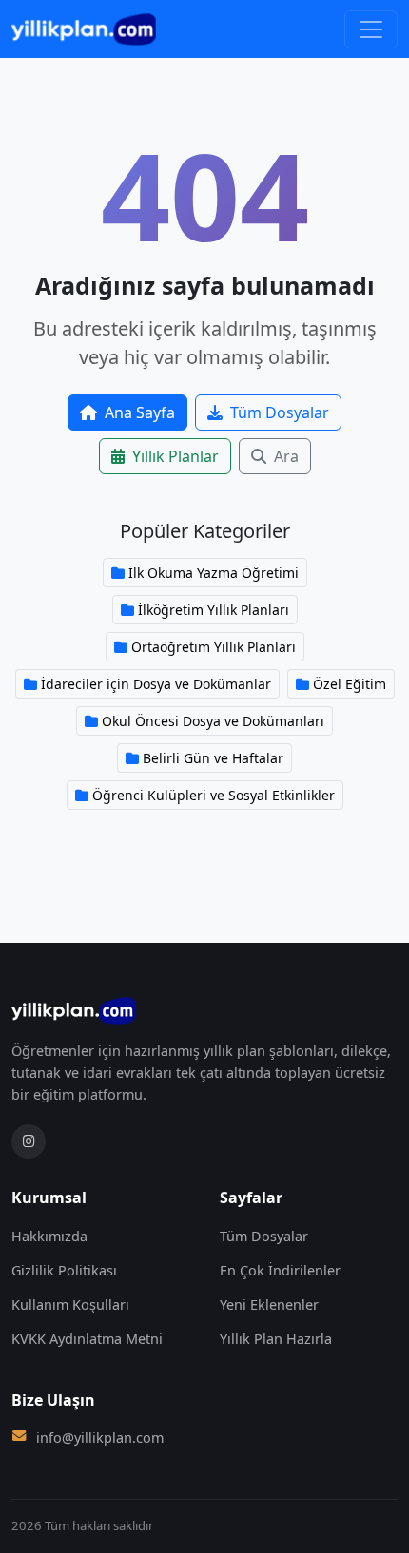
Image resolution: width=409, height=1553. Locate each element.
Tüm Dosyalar (279, 412)
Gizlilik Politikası (64, 1270)
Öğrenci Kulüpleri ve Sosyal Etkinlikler (213, 795)
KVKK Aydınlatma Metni (87, 1339)
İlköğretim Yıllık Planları (213, 610)
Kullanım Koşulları (70, 1304)
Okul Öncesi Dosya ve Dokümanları (213, 721)
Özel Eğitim (349, 684)
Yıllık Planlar (175, 456)
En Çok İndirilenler (280, 1270)
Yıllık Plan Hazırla (276, 1339)
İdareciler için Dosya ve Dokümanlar (156, 684)
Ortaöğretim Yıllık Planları (213, 647)
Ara (286, 456)
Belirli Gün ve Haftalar (213, 758)
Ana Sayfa (140, 412)
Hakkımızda (49, 1236)
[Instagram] (28, 1141)
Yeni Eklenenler (269, 1304)
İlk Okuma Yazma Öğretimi (213, 573)
